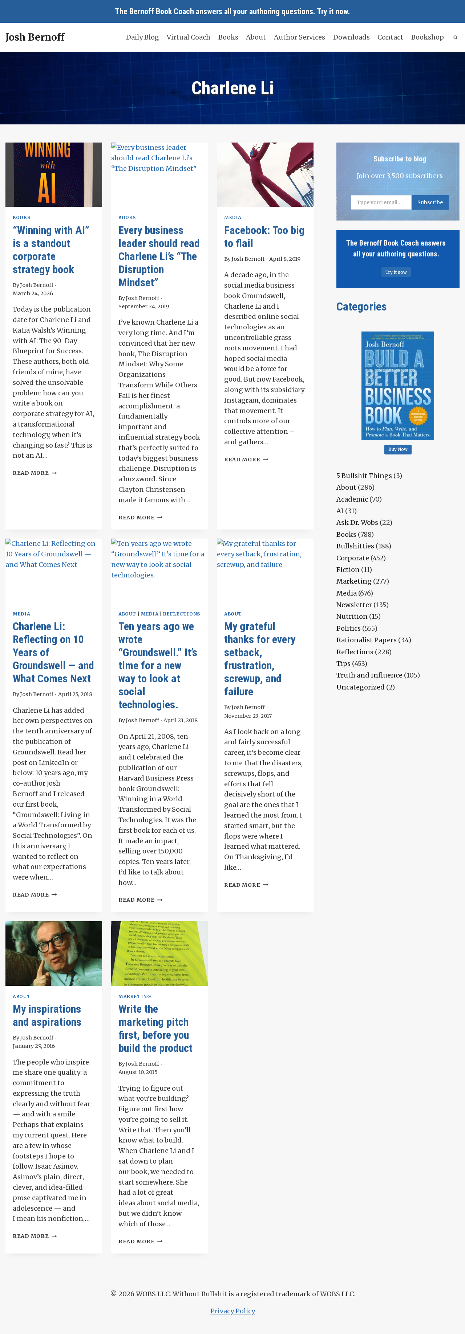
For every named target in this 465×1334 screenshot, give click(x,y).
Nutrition (352, 616)
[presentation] (53, 175)
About (256, 37)
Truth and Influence (369, 675)
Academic (352, 499)
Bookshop (427, 37)
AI (340, 511)
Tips (343, 663)
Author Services (299, 37)
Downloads (351, 37)
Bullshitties (355, 546)
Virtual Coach (188, 37)
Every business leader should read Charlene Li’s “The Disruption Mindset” (159, 256)
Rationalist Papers (366, 640)
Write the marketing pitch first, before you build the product (155, 1028)
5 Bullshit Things (364, 476)
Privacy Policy (232, 1311)
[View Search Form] (456, 37)
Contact (390, 37)
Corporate (352, 558)
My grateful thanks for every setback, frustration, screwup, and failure (259, 659)
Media (233, 217)
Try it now (332, 11)
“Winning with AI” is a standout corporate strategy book (51, 250)
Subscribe (430, 202)
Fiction (348, 569)
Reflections (181, 614)
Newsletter (354, 605)
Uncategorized (360, 687)
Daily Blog (142, 37)
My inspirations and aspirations (47, 1015)
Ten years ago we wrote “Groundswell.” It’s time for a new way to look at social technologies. (157, 665)
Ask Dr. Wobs (357, 522)
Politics (348, 628)
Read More (35, 473)
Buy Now (398, 449)
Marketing (134, 996)
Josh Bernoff (36, 285)
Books (228, 37)
